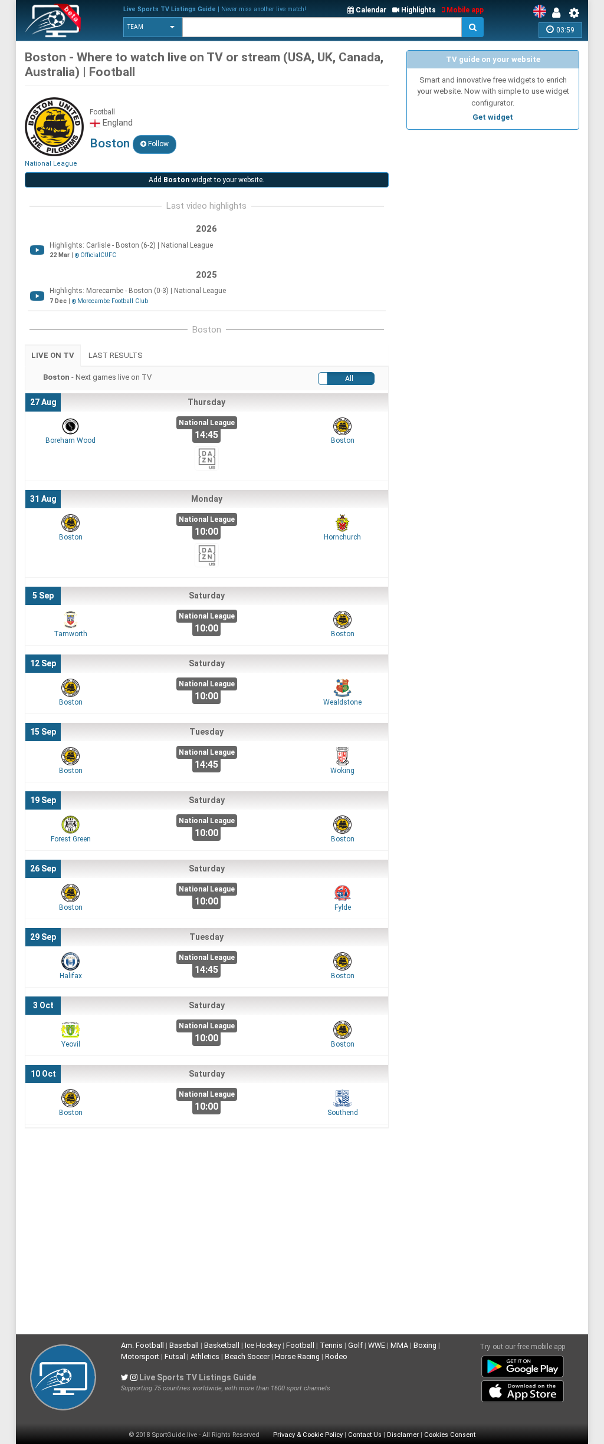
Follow (157, 144)
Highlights (417, 10)
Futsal (175, 1356)
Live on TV (52, 355)
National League (51, 163)
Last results (115, 355)
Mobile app (464, 10)
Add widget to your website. (206, 180)
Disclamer (403, 1435)
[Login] (559, 13)
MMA (399, 1345)
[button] (152, 27)
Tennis (331, 1345)
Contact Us (365, 1435)
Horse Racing (297, 1356)
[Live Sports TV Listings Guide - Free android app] (522, 1364)
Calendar (370, 10)
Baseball (184, 1345)
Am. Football (142, 1345)
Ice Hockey (263, 1345)
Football (300, 1345)
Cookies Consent (449, 1435)
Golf (355, 1345)
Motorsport (140, 1356)
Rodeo (336, 1356)
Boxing (424, 1345)
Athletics (205, 1356)
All (349, 378)
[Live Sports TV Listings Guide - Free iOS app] (522, 1389)
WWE (376, 1345)
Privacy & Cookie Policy (308, 1435)
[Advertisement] (492, 209)
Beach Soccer (247, 1356)
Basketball (221, 1345)
